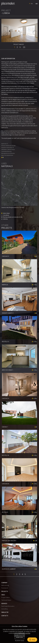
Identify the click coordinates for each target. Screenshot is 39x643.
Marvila (5, 285)
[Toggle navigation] (37, 3)
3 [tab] (19, 574)
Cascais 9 (5, 256)
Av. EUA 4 (5, 512)
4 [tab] (22, 574)
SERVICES (4, 603)
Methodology (5, 585)
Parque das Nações (9, 541)
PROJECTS (4, 591)
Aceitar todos (19, 637)
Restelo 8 (5, 455)
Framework (4, 588)
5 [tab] (25, 574)
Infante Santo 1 (8, 313)
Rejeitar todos (19, 640)
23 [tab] (24, 47)
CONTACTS (4, 615)
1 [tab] (14, 47)
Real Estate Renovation (7, 606)
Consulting (4, 609)
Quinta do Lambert (9, 569)
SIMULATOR (4, 612)
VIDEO (3, 595)
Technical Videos (6, 600)
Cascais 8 (5, 484)
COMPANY (4, 582)
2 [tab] (17, 47)
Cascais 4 (5, 398)
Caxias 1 (5, 427)
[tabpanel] (19, 30)
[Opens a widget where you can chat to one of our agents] (32, 639)
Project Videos (5, 597)
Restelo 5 (5, 341)
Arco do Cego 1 (7, 370)
